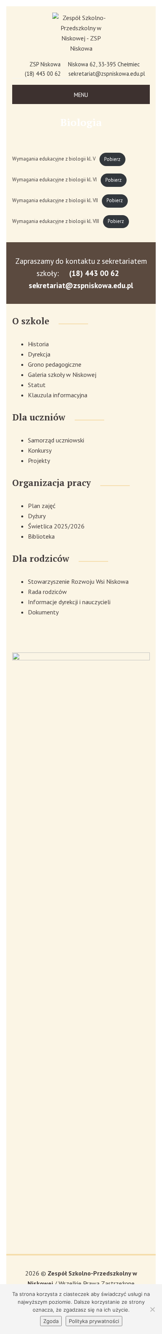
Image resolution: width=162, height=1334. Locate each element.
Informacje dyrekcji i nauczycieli (69, 602)
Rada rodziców (47, 592)
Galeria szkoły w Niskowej (62, 374)
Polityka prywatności (94, 1321)
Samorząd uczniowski (56, 440)
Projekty (39, 460)
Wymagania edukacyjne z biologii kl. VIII (55, 221)
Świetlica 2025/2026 (56, 526)
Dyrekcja (39, 354)
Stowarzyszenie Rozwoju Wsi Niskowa (78, 581)
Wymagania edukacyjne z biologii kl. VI (54, 180)
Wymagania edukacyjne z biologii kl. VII (55, 200)
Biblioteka (41, 536)
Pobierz (112, 159)
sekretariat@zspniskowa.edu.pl (106, 73)
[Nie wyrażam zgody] (152, 1309)
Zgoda (51, 1321)
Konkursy (40, 450)
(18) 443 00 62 (43, 73)
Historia (38, 344)
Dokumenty (43, 612)
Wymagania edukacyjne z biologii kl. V (54, 159)
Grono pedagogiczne (54, 364)
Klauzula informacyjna (57, 395)
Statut (37, 385)
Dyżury (37, 516)
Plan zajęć (41, 506)
